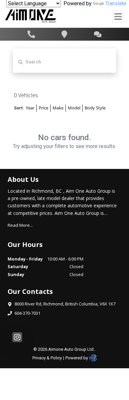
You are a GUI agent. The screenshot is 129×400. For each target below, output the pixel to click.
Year (30, 108)
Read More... (20, 225)
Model (74, 108)
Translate (115, 3)
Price (43, 108)
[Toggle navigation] (118, 16)
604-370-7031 (27, 313)
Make (58, 108)
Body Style (95, 108)
